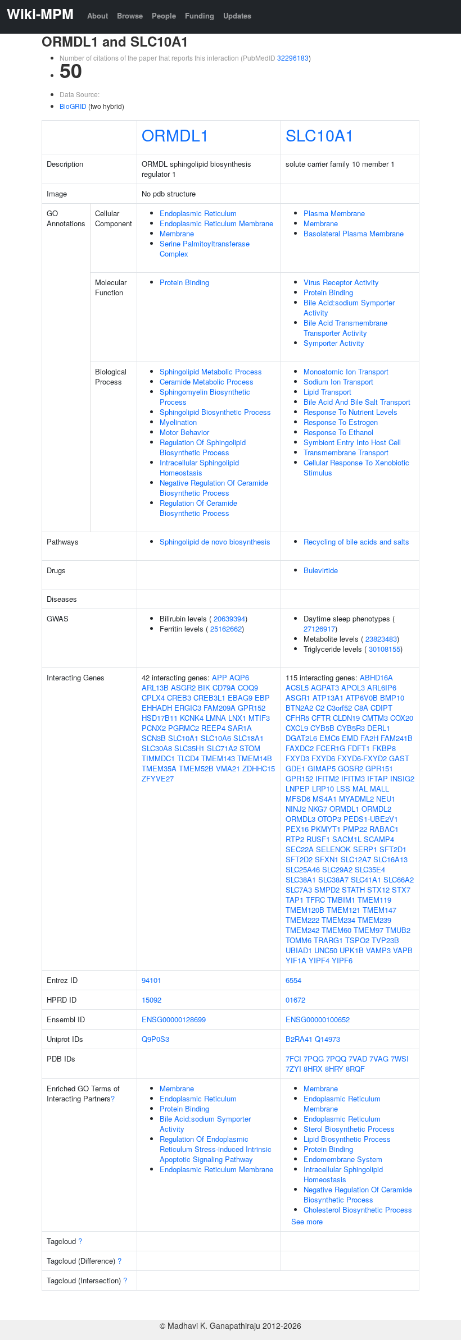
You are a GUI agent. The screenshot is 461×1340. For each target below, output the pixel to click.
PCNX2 (154, 727)
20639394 (229, 618)
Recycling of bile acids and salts (356, 541)
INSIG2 (402, 778)
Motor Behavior (184, 432)
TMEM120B (305, 909)
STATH (353, 889)
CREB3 (179, 697)
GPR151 (379, 768)
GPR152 (251, 707)
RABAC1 (384, 829)
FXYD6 (323, 758)
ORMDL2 (376, 808)
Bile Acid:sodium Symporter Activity (349, 307)
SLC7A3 (299, 889)
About (97, 15)
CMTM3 (375, 717)
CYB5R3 (351, 727)
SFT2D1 (392, 849)
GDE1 (295, 768)
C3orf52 (339, 707)
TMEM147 (379, 909)
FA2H (369, 738)
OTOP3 (329, 818)
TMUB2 (398, 930)
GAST (399, 758)
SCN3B (154, 738)
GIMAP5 (322, 768)
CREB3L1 (209, 697)
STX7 (401, 889)
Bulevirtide (321, 570)
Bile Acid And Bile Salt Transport (357, 401)
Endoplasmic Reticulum (198, 213)
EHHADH (157, 707)
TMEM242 (302, 930)
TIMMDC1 (158, 758)
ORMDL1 (175, 134)
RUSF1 (318, 839)
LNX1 (237, 717)
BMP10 (392, 697)
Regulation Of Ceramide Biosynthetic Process (198, 507)
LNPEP (298, 788)
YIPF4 (319, 960)
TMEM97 (368, 930)
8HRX (313, 1068)
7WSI (400, 1058)
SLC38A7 (333, 879)
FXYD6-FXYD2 (362, 758)
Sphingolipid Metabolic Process (211, 371)
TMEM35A (159, 768)
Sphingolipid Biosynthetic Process (215, 411)
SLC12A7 (356, 859)
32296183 (293, 57)
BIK (204, 687)
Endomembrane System (343, 1159)
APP (219, 677)
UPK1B (352, 950)
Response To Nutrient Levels (350, 411)
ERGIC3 (187, 707)
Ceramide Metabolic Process (207, 381)
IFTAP (377, 778)
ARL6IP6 (381, 687)
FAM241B (397, 738)
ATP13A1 (328, 697)
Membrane (177, 233)
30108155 (384, 648)
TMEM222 (302, 919)
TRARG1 (328, 940)
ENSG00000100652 (318, 1019)
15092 (151, 999)
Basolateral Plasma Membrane (354, 233)
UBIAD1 (299, 950)
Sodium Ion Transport (338, 381)
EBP (262, 697)
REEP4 (213, 727)
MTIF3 (259, 717)
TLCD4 (188, 758)
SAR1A (240, 727)
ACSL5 (297, 687)
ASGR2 (183, 687)
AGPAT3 (325, 687)
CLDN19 (346, 717)
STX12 (378, 889)
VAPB (403, 950)
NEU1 (385, 798)
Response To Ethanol (338, 432)
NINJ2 (296, 808)
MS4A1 (325, 798)
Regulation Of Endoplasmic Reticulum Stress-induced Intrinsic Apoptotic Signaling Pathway (216, 1148)
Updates (237, 15)
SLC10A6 (216, 738)
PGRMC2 (183, 727)
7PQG (314, 1058)
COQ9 (248, 687)
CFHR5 (297, 717)
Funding (199, 15)
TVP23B (385, 940)
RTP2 (295, 839)
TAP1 (295, 899)
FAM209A (220, 707)
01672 (295, 999)
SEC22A (300, 849)
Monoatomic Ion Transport (346, 371)
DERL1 (378, 727)
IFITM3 (353, 778)
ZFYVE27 (158, 778)
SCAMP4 (379, 839)
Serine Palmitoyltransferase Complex (205, 248)
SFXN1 (326, 859)
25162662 (226, 628)
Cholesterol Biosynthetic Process (358, 1209)
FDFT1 (358, 748)
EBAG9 (240, 697)
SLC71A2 (222, 748)
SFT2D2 (299, 859)
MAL (360, 788)
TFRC (315, 899)
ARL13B (155, 687)
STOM (249, 748)
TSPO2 (357, 940)
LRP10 (323, 788)
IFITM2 (327, 778)
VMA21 (228, 768)
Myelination (178, 422)
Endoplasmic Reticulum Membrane (216, 223)
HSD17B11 (160, 717)
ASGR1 (298, 697)
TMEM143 (218, 758)
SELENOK (333, 849)
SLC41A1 (366, 879)
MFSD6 (298, 798)
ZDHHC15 (258, 768)
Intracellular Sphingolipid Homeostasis (199, 467)
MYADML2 (356, 798)
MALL (379, 788)
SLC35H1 (189, 748)
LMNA (216, 717)
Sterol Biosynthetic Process (349, 1128)
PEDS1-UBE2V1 (371, 818)
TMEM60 (336, 930)
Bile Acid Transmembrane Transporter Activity (345, 327)
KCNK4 (192, 717)
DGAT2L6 (301, 738)
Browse (130, 15)
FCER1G (330, 748)
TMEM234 (338, 919)
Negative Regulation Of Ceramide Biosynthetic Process (214, 487)
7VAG (378, 1058)
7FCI (293, 1058)
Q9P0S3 (155, 1038)
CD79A (224, 687)
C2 (319, 707)
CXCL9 (297, 727)
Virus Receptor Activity (341, 282)
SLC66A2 (398, 879)
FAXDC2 (300, 748)
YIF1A (296, 960)
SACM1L (346, 839)
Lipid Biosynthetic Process (347, 1138)
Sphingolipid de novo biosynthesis (215, 541)
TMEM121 (343, 909)
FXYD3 (297, 758)
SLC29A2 (337, 869)
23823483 (381, 638)
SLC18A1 (248, 738)
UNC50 (325, 950)
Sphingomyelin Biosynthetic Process (205, 396)
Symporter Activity (334, 342)
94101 (151, 980)
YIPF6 (342, 960)
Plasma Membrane (334, 213)
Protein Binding (184, 282)
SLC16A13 (390, 859)
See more (307, 1221)
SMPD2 (327, 889)
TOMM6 (298, 940)
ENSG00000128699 (174, 1019)
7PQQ (336, 1058)
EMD (350, 738)
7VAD (358, 1058)
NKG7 (317, 808)
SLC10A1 (320, 134)
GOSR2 (350, 768)
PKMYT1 (326, 829)
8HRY (334, 1068)
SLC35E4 (370, 869)
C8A (361, 707)
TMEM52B (196, 768)
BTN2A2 (299, 707)
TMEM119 (374, 899)
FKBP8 (384, 748)
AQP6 (239, 677)
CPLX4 (153, 697)
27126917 (319, 628)
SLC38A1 (301, 879)
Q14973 (327, 1038)
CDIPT (381, 707)
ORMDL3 (300, 818)
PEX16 (297, 829)
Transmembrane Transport (346, 452)
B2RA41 (299, 1038)
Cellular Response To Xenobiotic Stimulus (356, 467)
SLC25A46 (303, 869)
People (164, 15)
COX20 (401, 717)
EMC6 (329, 738)
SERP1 (365, 849)
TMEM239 (374, 919)
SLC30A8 (157, 748)
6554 (293, 980)
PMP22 (355, 829)
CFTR (321, 717)
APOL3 (353, 687)
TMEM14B (254, 758)
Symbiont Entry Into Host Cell (352, 442)
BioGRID (73, 106)
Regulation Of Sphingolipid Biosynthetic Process (203, 447)
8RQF (355, 1068)
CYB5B (322, 727)
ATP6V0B (362, 697)
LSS (343, 788)
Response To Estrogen (341, 422)
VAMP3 (378, 950)
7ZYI (293, 1068)
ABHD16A (376, 677)
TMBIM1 (341, 899)
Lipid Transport (327, 391)
